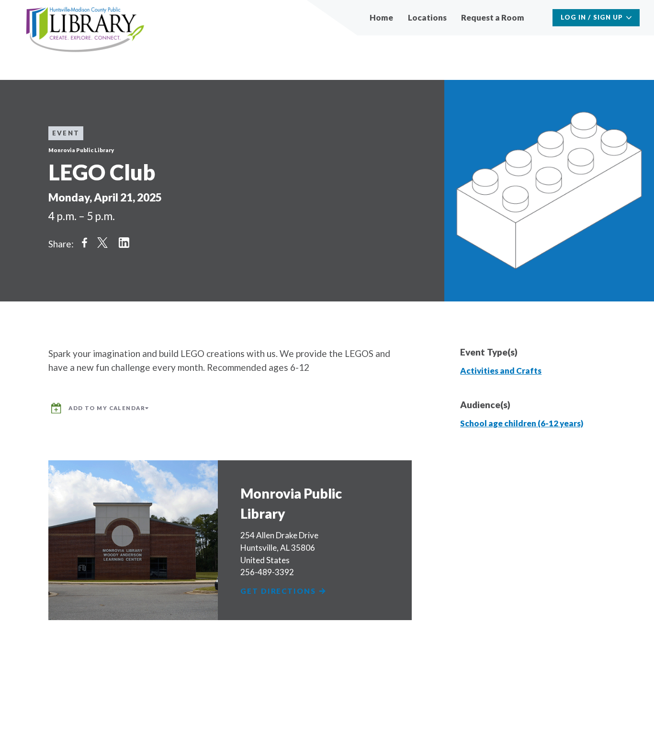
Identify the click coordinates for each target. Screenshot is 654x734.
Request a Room (492, 17)
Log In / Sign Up (592, 17)
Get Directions (279, 591)
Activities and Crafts (500, 371)
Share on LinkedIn (124, 242)
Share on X (102, 242)
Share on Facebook (84, 242)
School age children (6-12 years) (521, 423)
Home (381, 17)
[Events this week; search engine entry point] (539, 17)
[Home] (85, 30)
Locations (427, 17)
